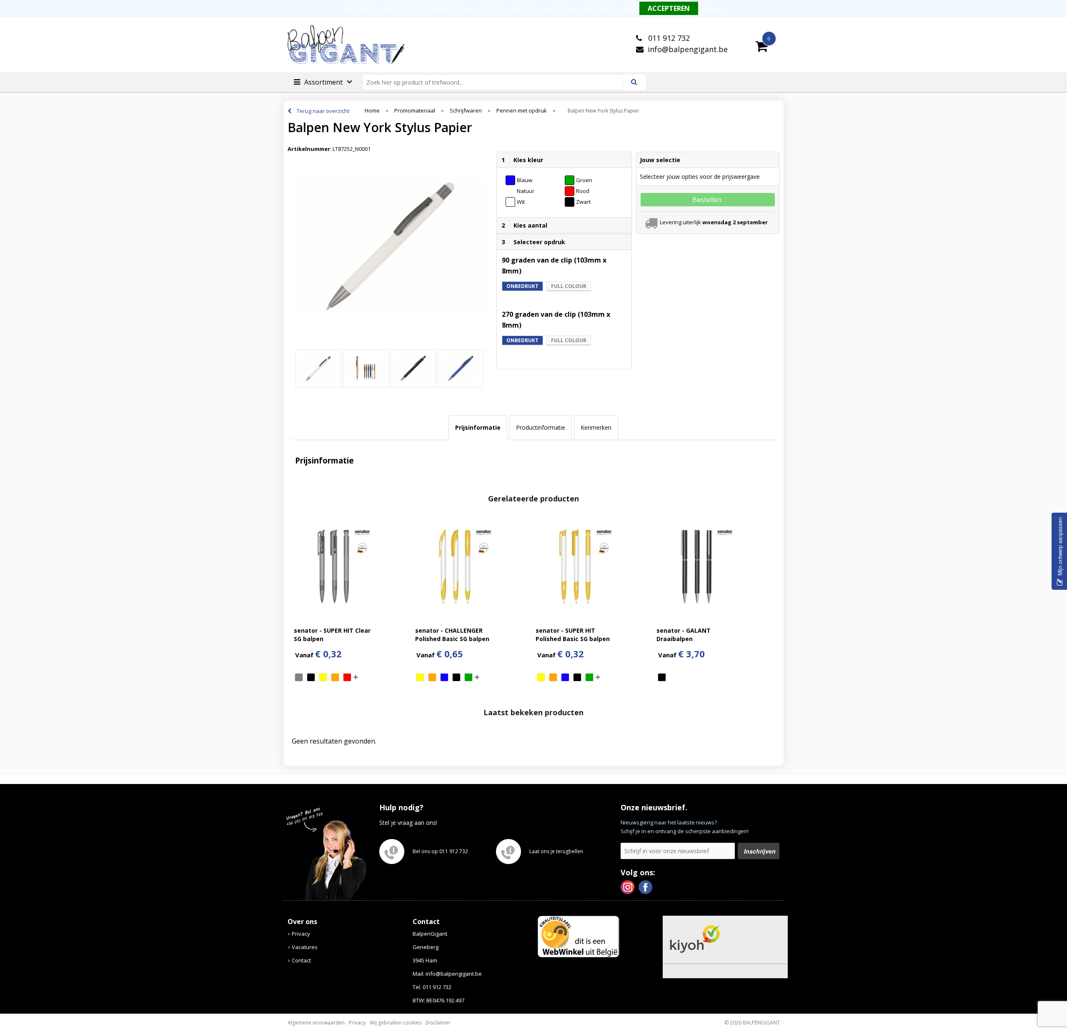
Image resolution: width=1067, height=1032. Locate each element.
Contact (301, 960)
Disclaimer (438, 1022)
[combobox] (497, 82)
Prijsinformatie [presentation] (478, 427)
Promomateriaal (414, 110)
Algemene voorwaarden (316, 1022)
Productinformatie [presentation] (540, 427)
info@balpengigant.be (688, 49)
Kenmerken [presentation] (596, 427)
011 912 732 (668, 38)
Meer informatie (616, 9)
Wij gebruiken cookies (395, 1022)
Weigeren (712, 9)
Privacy (301, 933)
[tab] (477, 427)
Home (372, 110)
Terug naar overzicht (323, 111)
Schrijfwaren (466, 110)
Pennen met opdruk (521, 110)
